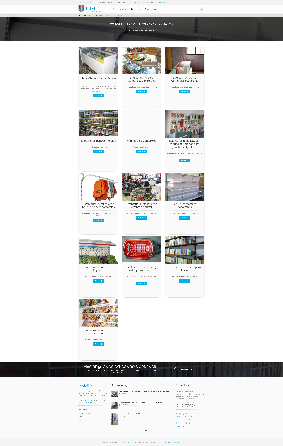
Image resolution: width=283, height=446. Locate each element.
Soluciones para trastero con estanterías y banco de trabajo (141, 403)
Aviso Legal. (162, 442)
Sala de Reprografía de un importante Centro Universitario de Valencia (145, 391)
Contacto (157, 9)
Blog (147, 9)
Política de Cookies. (173, 442)
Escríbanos (163, 2)
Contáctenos (182, 370)
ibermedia (130, 442)
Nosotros (123, 9)
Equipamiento (94, 15)
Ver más (97, 95)
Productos (135, 9)
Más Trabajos (143, 430)
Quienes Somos (84, 413)
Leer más (86, 402)
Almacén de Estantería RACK (129, 414)
